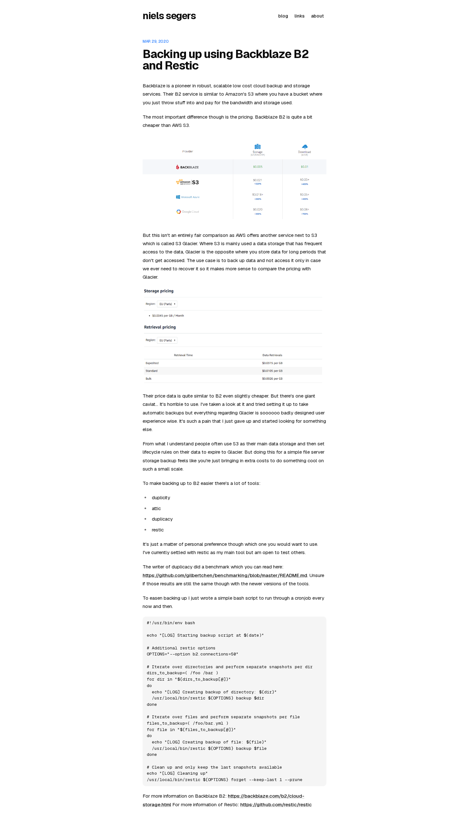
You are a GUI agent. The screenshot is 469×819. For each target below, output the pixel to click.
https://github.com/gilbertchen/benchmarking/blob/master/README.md (225, 575)
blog (283, 16)
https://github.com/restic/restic (276, 804)
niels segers (169, 16)
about (317, 16)
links (299, 16)
